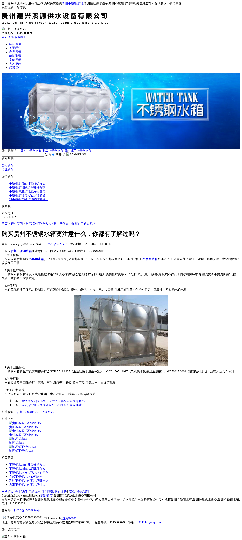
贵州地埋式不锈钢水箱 (24, 434)
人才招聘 (15, 63)
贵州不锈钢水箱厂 (56, 244)
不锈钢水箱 (46, 412)
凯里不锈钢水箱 (53, 150)
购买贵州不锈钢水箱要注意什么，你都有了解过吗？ (61, 223)
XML (72, 491)
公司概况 (8, 37)
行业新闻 (8, 169)
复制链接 (46, 495)
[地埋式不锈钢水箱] (22, 446)
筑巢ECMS (69, 518)
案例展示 (15, 59)
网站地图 (61, 491)
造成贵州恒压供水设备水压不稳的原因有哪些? (52, 405)
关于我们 (15, 48)
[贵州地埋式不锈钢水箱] (25, 430)
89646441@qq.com (149, 522)
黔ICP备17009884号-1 (28, 510)
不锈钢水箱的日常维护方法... (28, 183)
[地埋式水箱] (18, 438)
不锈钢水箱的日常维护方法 (27, 464)
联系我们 (20, 37)
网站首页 (15, 44)
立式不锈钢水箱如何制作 (25, 476)
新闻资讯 (15, 55)
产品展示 (15, 51)
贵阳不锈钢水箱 (72, 3)
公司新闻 (8, 165)
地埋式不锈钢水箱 (21, 450)
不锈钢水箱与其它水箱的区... (28, 195)
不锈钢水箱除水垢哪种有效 (27, 468)
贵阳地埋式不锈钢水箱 (24, 427)
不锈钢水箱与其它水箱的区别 (28, 472)
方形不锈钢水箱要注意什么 (27, 484)
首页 (5, 223)
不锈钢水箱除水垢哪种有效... (28, 187)
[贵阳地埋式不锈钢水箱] (25, 423)
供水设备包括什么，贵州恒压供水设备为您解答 (53, 401)
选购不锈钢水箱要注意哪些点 (28, 480)
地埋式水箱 (16, 442)
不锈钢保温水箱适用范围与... (28, 191)
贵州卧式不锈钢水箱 (78, 150)
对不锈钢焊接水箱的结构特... (28, 199)
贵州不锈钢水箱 (27, 412)
